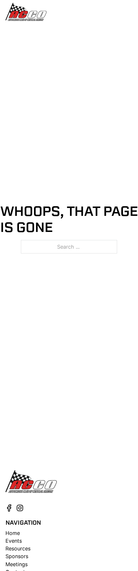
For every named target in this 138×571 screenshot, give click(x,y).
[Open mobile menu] (129, 11)
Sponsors (16, 556)
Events (13, 541)
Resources (17, 548)
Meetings (16, 564)
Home (12, 533)
